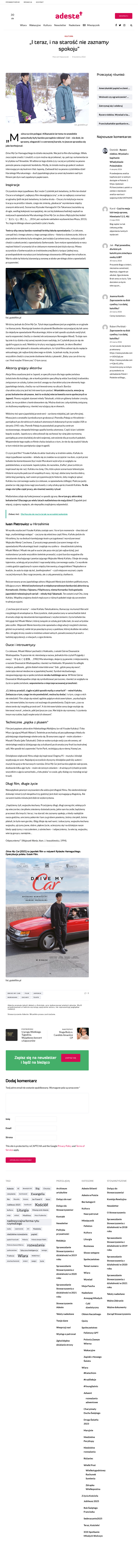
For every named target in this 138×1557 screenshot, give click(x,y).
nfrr (28, 1229)
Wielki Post (35, 1256)
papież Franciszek (13, 1239)
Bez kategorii (88, 1202)
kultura (10, 1210)
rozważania (35, 1245)
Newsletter (60, 25)
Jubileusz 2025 (13, 1204)
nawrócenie (19, 1229)
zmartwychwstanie (13, 1261)
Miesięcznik (93, 25)
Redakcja (28, 2)
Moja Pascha (88, 1286)
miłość (16, 1215)
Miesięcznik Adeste (40, 1210)
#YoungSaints (91, 1386)
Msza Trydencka (40, 1215)
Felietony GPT (91, 1332)
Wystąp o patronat (66, 1334)
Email (8, 1128)
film (27, 993)
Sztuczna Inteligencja (29, 1250)
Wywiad (88, 1279)
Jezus (48, 1199)
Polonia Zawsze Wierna (15, 1245)
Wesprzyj (123, 16)
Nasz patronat (91, 1213)
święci (34, 1261)
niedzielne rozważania (17, 1234)
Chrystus (46, 1188)
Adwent (88, 1393)
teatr (36, 997)
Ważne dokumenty (116, 1307)
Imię (8, 1119)
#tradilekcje (90, 1379)
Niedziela (37, 1229)
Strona (9, 1137)
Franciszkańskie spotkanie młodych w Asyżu (115, 123)
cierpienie (11, 1194)
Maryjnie (88, 1430)
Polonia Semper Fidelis (39, 1239)
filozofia (16, 1199)
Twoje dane (62, 1320)
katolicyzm (27, 1204)
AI (18, 1188)
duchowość (23, 1194)
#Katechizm (90, 1373)
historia (25, 1199)
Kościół (41, 1205)
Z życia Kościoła (90, 1495)
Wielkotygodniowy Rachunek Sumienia (96, 1474)
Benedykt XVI (27, 1188)
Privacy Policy (65, 1146)
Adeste (10, 1188)
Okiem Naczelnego (91, 1314)
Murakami (12, 997)
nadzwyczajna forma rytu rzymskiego (23, 1222)
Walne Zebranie (115, 1300)
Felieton (88, 1226)
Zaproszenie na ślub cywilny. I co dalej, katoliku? (120, 304)
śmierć (25, 1261)
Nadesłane (74, 25)
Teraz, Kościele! (92, 1525)
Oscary (25, 997)
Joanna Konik (117, 296)
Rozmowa (89, 1246)
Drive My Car (14, 993)
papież (34, 1234)
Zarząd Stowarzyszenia (119, 1314)
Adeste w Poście (90, 1195)
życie (42, 1261)
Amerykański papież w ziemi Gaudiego (115, 88)
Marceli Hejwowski (61, 57)
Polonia (25, 1240)
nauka (9, 1229)
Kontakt (40, 2)
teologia (44, 1250)
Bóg (37, 1188)
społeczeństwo (12, 1250)
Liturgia (23, 1210)
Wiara (23, 25)
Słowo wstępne (91, 1252)
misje (9, 1215)
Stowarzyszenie (13, 2)
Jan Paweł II (37, 1199)
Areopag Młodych (93, 1298)
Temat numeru (91, 1266)
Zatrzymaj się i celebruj (111, 105)
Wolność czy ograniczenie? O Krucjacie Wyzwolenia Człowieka (115, 97)
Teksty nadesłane (65, 1314)
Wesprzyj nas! (63, 1327)
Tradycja (10, 1256)
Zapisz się (70, 1058)
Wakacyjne (35, 25)
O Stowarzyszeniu (116, 1212)
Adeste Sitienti (89, 1188)
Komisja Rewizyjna (116, 1199)
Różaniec (88, 1458)
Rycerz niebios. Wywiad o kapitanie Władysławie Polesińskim (115, 114)
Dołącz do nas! (63, 1199)
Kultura (47, 25)
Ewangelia (37, 1194)
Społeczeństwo (91, 1259)
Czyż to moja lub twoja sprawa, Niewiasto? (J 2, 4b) (120, 212)
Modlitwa (27, 1215)
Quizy (85, 1320)
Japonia (37, 993)
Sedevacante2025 (93, 1518)
